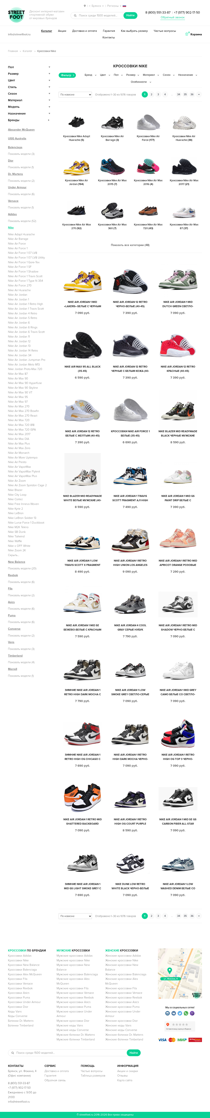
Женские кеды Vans (118, 1025)
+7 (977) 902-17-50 (187, 12)
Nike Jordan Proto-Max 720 (25, 369)
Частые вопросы (165, 31)
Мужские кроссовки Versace (75, 993)
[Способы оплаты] (180, 1041)
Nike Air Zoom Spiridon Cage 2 (27, 485)
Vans (11, 642)
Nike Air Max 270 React (22, 415)
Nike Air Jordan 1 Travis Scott (26, 308)
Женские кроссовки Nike (121, 960)
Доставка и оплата (84, 31)
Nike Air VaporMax (19, 467)
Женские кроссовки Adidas (123, 955)
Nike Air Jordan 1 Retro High (25, 304)
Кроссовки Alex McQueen (25, 974)
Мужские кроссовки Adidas (74, 955)
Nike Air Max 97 (18, 401)
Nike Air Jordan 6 (19, 322)
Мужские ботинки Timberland (76, 1039)
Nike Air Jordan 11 (19, 336)
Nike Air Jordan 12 (19, 341)
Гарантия (109, 31)
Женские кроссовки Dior (121, 1021)
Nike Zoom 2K (17, 550)
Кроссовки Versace (20, 983)
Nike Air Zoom (17, 481)
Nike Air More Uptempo (23, 457)
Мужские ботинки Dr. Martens (76, 1034)
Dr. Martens (15, 174)
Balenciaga (15, 147)
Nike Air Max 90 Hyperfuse (25, 383)
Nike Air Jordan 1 (18, 299)
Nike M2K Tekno (18, 527)
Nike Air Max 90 (18, 378)
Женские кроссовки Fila (121, 988)
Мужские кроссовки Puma (74, 1007)
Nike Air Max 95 (18, 397)
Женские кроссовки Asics (122, 1002)
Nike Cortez (15, 499)
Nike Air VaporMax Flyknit (24, 471)
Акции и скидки (127, 1071)
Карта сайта (124, 1080)
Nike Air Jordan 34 (19, 355)
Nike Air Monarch (19, 453)
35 (185, 94)
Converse (14, 629)
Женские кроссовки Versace (123, 993)
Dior (10, 160)
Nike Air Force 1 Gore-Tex (24, 262)
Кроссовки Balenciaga (22, 969)
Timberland (15, 655)
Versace (13, 201)
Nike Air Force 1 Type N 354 (25, 281)
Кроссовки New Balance (24, 965)
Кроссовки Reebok (20, 988)
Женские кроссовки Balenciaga (125, 974)
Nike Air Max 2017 (19, 434)
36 (192, 94)
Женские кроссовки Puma (122, 1007)
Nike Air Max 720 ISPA (22, 429)
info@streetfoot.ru (19, 34)
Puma (12, 615)
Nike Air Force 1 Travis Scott (25, 276)
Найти (130, 15)
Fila (10, 588)
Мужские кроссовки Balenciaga (77, 974)
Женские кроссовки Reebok (123, 997)
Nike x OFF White (19, 546)
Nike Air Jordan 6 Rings (22, 327)
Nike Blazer (15, 490)
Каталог (46, 31)
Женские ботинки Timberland (124, 1039)
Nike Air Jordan (17, 294)
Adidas (12, 214)
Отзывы (122, 1075)
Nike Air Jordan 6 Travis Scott (26, 332)
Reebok (13, 575)
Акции (62, 31)
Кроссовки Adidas (19, 955)
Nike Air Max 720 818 (21, 425)
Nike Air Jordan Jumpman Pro (26, 360)
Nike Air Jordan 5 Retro (22, 318)
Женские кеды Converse (121, 1030)
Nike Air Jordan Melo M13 (24, 364)
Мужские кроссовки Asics (73, 1002)
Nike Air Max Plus (19, 443)
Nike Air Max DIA (18, 439)
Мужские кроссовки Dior (73, 1021)
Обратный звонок (173, 17)
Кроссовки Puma (19, 997)
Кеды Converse (17, 1016)
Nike (11, 227)
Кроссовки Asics (18, 993)
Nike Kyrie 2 (15, 508)
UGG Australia (17, 138)
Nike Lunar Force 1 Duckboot (26, 522)
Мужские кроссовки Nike (73, 960)
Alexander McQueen (21, 129)
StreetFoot (16, 15)
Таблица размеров (93, 1075)
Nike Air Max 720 (19, 420)
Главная (13, 51)
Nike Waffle (15, 541)
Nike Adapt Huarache (21, 234)
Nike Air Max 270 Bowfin (23, 411)
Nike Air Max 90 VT (20, 392)
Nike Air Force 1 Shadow (23, 271)
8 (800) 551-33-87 (157, 12)
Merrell (12, 669)
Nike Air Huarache (19, 290)
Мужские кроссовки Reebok (75, 997)
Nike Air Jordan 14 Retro (23, 350)
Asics (11, 602)
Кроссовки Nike (18, 960)
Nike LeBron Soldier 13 (22, 518)
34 (178, 94)
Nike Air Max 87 (18, 374)
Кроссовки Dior (18, 1007)
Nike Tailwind (16, 536)
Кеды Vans (15, 1011)
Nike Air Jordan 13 (19, 346)
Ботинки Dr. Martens (20, 1021)
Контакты (109, 37)
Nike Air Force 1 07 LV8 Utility (26, 257)
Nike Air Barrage (18, 239)
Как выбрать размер (134, 31)
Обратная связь (55, 1080)
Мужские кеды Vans (70, 1025)
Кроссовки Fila (17, 979)
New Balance (16, 562)
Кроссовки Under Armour (24, 1002)
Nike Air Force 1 (17, 248)
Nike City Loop (17, 494)
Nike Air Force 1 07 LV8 (22, 253)
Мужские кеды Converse (73, 1030)
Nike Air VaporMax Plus (22, 476)
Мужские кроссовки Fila (72, 988)
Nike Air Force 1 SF (20, 267)
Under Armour (17, 187)
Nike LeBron (16, 513)
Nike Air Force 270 (20, 285)
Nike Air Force (17, 243)
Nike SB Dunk (17, 532)
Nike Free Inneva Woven (23, 504)
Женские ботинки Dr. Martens (124, 1034)
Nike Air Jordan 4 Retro (22, 313)
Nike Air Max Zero (19, 448)
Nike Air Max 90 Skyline (23, 388)
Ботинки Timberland (20, 1025)
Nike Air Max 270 (19, 406)
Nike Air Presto (17, 462)
